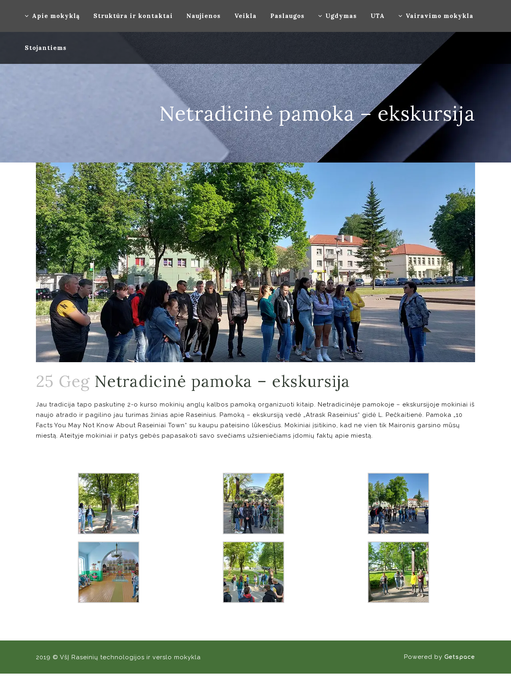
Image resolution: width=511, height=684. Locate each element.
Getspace (459, 657)
